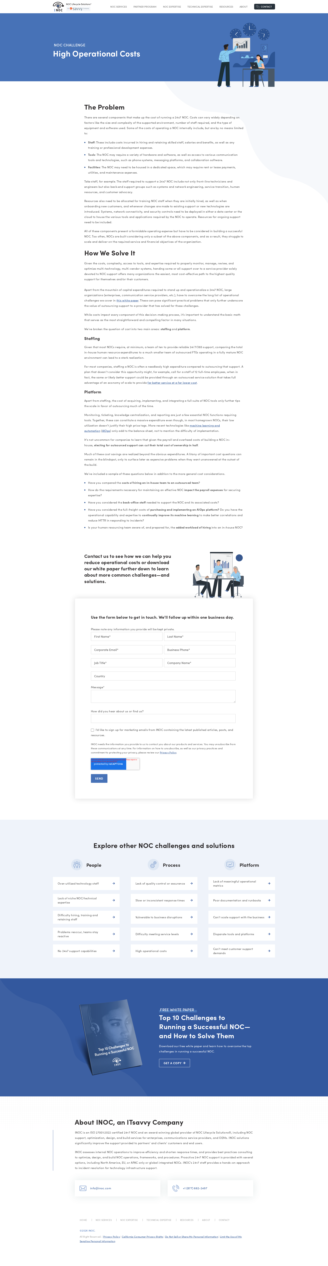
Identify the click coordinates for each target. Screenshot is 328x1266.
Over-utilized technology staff (78, 883)
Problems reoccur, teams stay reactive (78, 934)
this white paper (128, 300)
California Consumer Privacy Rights (142, 1236)
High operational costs (151, 951)
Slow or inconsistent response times (160, 900)
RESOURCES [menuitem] (187, 1219)
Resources (226, 6)
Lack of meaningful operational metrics (234, 883)
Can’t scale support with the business (238, 917)
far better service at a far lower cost (172, 382)
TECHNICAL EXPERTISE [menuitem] (159, 1219)
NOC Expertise (172, 6)
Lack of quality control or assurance (160, 883)
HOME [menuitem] (83, 1219)
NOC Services (118, 6)
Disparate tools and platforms (233, 934)
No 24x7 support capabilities (77, 951)
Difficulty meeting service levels (157, 934)
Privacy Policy (168, 752)
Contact (266, 6)
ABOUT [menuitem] (206, 1219)
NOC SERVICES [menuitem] (104, 1219)
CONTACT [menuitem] (224, 1219)
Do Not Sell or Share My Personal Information (191, 1236)
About (244, 6)
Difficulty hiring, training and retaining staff (78, 917)
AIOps (106, 431)
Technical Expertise (200, 6)
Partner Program (144, 6)
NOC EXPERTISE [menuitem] (129, 1219)
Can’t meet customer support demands (233, 951)
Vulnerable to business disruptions (159, 917)
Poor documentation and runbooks (237, 900)
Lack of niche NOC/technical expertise (77, 900)
